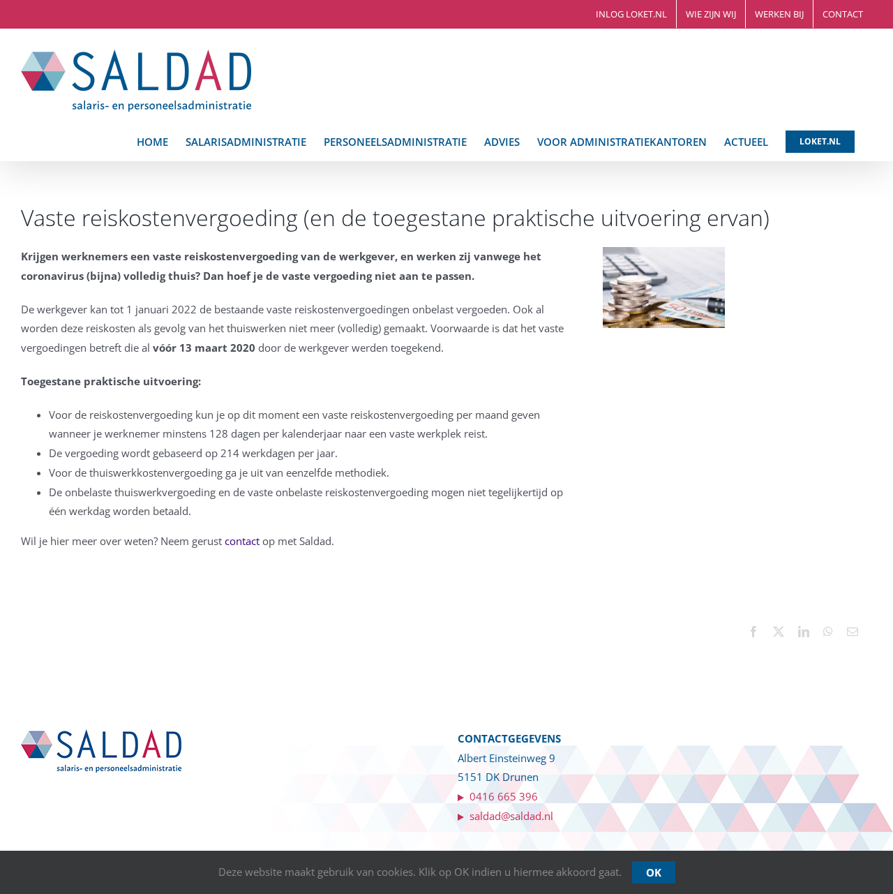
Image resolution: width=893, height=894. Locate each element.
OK (653, 872)
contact (242, 541)
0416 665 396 (504, 796)
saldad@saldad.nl (508, 816)
